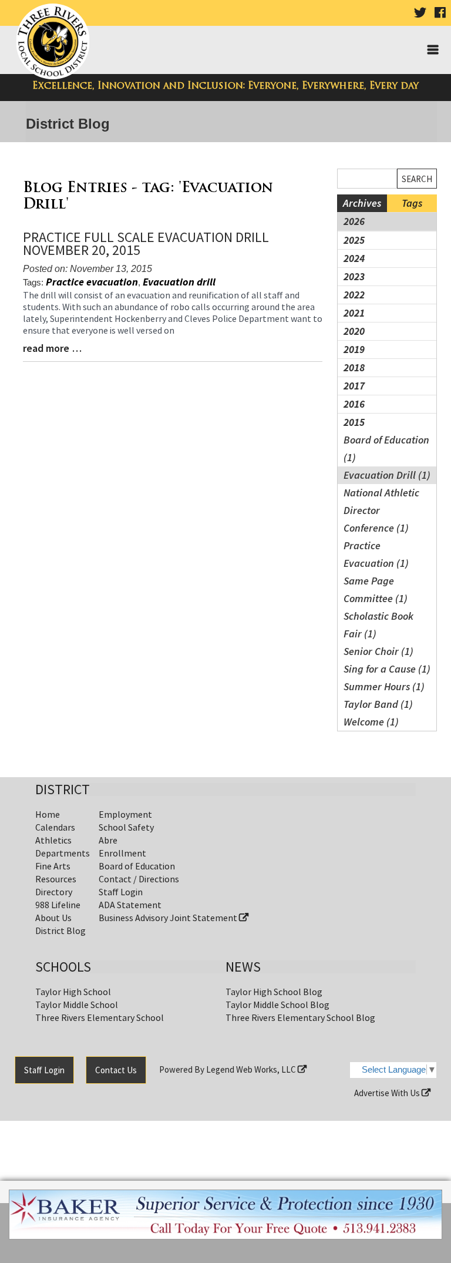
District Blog (60, 930)
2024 (354, 258)
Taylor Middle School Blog (277, 1004)
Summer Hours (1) (384, 686)
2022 (354, 294)
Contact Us (116, 1070)
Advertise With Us (388, 1093)
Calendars (55, 827)
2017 (354, 385)
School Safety (126, 827)
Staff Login (121, 892)
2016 (354, 404)
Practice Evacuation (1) (376, 554)
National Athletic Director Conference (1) (381, 510)
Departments (62, 853)
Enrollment (122, 853)
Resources (55, 879)
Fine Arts (52, 866)
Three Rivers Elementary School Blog (300, 1017)
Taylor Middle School (76, 1004)
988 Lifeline (57, 905)
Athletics (53, 840)
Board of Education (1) (386, 448)
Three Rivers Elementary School (99, 1017)
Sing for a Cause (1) (387, 669)
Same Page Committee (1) (376, 589)
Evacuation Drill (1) (387, 475)
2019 (354, 349)
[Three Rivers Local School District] (54, 42)
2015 (354, 422)
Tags (412, 203)
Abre (108, 840)
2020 (354, 331)
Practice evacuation (92, 281)
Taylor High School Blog (274, 991)
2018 (354, 367)
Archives (362, 203)
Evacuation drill (179, 281)
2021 (354, 313)
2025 (354, 240)
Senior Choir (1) (378, 651)
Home (47, 814)
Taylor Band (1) (378, 704)
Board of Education (137, 866)
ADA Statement (130, 905)
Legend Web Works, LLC (252, 1069)
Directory (53, 892)
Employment (125, 814)
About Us (53, 917)
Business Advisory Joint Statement (169, 917)
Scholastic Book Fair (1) (378, 624)
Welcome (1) (371, 721)
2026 (354, 221)
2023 (354, 276)
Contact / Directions (139, 879)
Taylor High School (73, 991)
